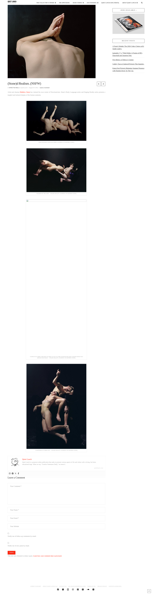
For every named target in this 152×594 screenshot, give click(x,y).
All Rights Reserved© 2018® (77, 586)
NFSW (11, 87)
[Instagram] (10, 474)
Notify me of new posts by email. (18, 546)
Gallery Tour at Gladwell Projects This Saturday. (128, 64)
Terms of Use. (91, 586)
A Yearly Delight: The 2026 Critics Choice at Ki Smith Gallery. (128, 47)
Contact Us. (63, 586)
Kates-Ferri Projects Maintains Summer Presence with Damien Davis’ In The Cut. (128, 69)
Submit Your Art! (35, 586)
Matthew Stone (25, 92)
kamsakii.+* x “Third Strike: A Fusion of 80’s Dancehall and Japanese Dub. (127, 54)
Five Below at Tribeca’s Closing (123, 60)
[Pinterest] (13, 474)
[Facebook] (18, 474)
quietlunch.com (98, 468)
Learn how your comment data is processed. (47, 556)
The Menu (16, 87)
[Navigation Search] (141, 2)
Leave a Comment (45, 87)
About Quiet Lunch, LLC (50, 586)
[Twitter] (15, 474)
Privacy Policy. (102, 586)
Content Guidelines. (115, 586)
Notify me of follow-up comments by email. (22, 536)
